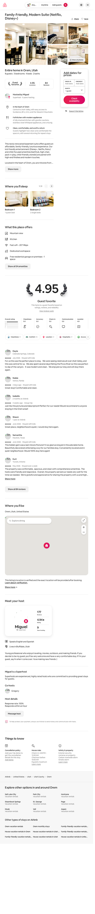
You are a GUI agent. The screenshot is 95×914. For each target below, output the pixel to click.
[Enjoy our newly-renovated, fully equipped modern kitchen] (26, 44)
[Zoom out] (83, 532)
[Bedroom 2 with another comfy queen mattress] (78, 55)
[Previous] (46, 186)
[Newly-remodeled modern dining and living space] (57, 55)
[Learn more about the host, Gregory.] (7, 691)
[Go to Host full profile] (28, 621)
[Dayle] (8, 352)
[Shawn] (8, 418)
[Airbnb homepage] (5, 5)
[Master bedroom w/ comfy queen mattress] (57, 33)
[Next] (52, 186)
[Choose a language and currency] (81, 4)
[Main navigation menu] (87, 4)
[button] (74, 90)
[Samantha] (8, 436)
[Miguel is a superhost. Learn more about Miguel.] (7, 95)
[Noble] (8, 379)
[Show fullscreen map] (83, 520)
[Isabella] (8, 397)
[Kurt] (8, 460)
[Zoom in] (83, 527)
